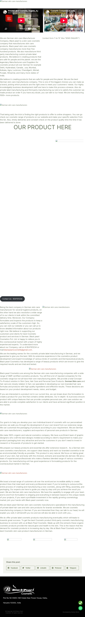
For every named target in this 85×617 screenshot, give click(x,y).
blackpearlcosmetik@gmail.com (18, 350)
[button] (13, 568)
